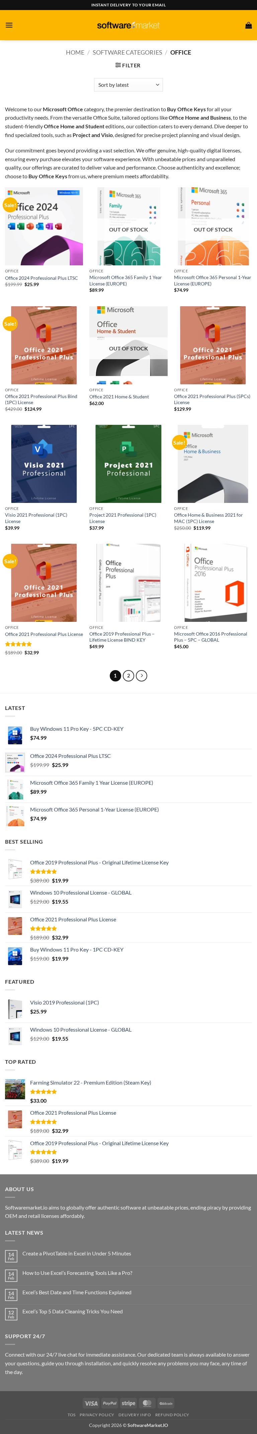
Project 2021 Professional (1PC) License (122, 518)
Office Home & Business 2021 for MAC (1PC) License (208, 518)
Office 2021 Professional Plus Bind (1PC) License (41, 399)
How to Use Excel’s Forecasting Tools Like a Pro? (77, 1272)
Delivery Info (134, 1414)
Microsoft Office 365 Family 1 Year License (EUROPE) (125, 280)
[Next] (141, 675)
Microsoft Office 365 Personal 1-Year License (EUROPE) (212, 280)
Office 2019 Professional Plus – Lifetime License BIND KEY (122, 637)
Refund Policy (172, 1414)
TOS (72, 1414)
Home (75, 52)
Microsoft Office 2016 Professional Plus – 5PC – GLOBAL (210, 637)
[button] (9, 25)
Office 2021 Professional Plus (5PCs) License (212, 399)
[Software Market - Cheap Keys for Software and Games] (128, 25)
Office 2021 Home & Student (119, 396)
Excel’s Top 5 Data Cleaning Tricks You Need (72, 1311)
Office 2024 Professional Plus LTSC (41, 278)
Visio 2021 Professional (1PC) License (36, 518)
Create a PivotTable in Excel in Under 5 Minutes (76, 1253)
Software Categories (127, 52)
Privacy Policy (97, 1414)
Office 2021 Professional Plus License (44, 634)
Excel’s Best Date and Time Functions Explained (77, 1292)
